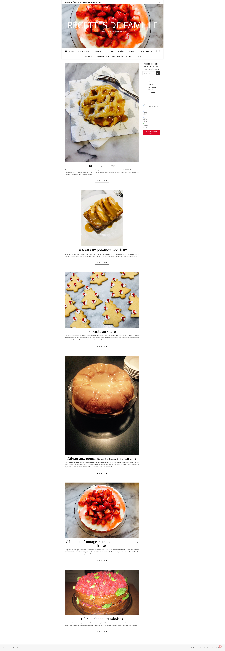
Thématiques (102, 56)
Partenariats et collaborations (91, 2)
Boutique (129, 56)
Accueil (71, 51)
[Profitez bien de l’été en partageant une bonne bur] (145, 125)
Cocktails (110, 51)
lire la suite (102, 180)
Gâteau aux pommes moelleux (102, 250)
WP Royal (15, 648)
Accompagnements (85, 51)
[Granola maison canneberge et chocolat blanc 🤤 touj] (145, 119)
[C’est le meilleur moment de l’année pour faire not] (145, 113)
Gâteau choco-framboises (102, 618)
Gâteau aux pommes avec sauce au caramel (102, 458)
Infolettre (68, 2)
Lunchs (131, 51)
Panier (139, 56)
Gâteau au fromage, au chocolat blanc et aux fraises (102, 543)
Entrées (121, 51)
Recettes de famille (112, 24)
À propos (76, 2)
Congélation (117, 56)
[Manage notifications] (220, 646)
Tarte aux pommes (102, 165)
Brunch (98, 51)
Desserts (88, 56)
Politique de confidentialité (198, 648)
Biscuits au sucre (102, 331)
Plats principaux (146, 51)
